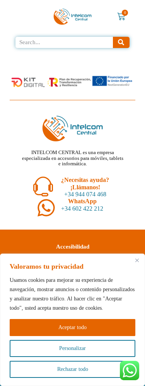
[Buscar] (121, 42)
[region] (72, 320)
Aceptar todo (72, 327)
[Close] (137, 260)
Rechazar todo (72, 369)
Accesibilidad (72, 247)
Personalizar (72, 348)
